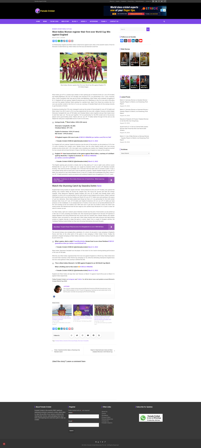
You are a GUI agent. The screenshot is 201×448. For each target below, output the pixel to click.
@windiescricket (60, 243)
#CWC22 (82, 137)
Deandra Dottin (67, 340)
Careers (117, 1)
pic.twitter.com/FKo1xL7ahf (101, 137)
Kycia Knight (74, 340)
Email (71, 421)
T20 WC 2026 (54, 21)
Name (71, 412)
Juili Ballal (62, 37)
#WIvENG (88, 137)
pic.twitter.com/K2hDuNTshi (76, 243)
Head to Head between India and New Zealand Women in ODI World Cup (102, 351)
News (45, 21)
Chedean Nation (59, 340)
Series (83, 21)
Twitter (79, 279)
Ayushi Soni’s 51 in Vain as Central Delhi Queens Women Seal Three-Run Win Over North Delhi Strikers (134, 128)
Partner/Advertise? (140, 1)
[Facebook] (54, 296)
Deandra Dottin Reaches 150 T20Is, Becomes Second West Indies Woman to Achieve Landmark (61, 318)
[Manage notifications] (4, 444)
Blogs (74, 21)
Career (104, 413)
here (99, 186)
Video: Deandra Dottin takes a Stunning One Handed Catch (67, 351)
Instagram (71, 279)
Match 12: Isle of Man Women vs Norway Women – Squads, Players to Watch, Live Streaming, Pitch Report (134, 138)
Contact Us (148, 1)
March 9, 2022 (55, 37)
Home (38, 21)
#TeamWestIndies (79, 241)
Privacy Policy (131, 1)
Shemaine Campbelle (83, 340)
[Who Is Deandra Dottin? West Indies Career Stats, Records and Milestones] (83, 310)
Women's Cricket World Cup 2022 (62, 29)
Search (148, 29)
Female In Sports (107, 423)
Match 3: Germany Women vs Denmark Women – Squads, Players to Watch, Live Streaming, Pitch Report (134, 111)
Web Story (65, 21)
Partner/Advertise (107, 419)
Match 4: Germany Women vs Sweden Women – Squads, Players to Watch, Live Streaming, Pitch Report (134, 102)
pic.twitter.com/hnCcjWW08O (65, 158)
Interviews (94, 21)
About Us (112, 1)
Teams (103, 21)
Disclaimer (123, 1)
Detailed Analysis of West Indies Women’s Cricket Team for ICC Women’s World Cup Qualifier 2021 (102, 318)
